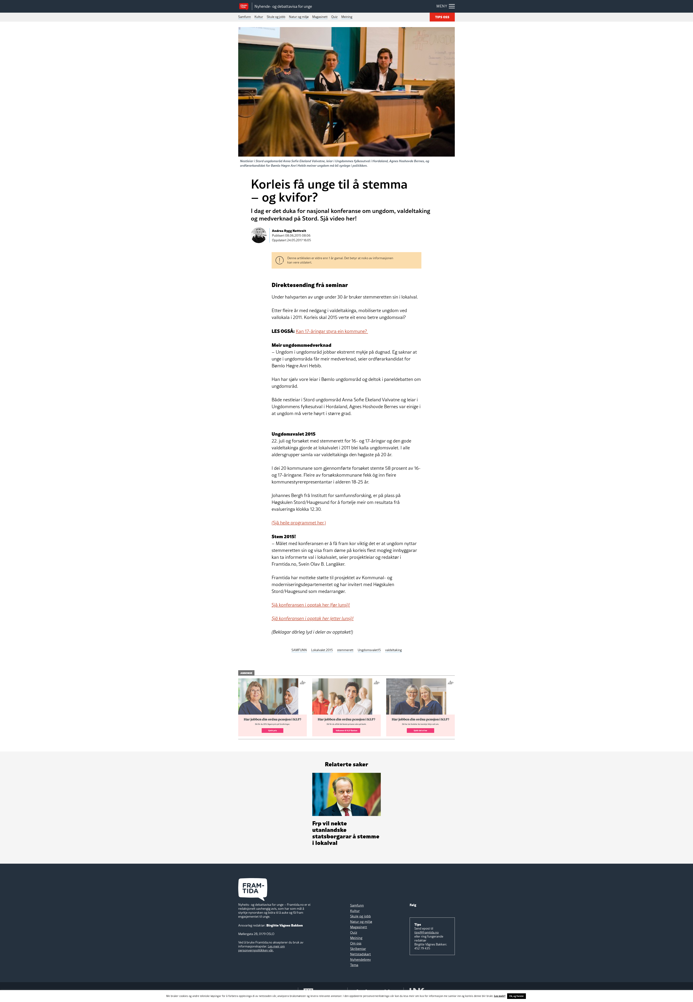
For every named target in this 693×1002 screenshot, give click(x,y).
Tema (354, 965)
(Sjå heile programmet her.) (299, 522)
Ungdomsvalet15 (369, 650)
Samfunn (244, 16)
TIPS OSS (442, 16)
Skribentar (358, 948)
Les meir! (499, 996)
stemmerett (345, 650)
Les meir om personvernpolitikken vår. (261, 948)
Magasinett (320, 16)
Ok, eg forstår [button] (516, 996)
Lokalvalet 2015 (322, 650)
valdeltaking (393, 650)
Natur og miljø (299, 16)
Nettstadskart (360, 954)
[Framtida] (245, 6)
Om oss (355, 943)
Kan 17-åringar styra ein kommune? (332, 331)
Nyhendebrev (360, 959)
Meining (346, 16)
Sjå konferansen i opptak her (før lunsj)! (311, 605)
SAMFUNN (299, 650)
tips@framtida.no (426, 932)
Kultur (258, 16)
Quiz (334, 16)
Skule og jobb (276, 16)
